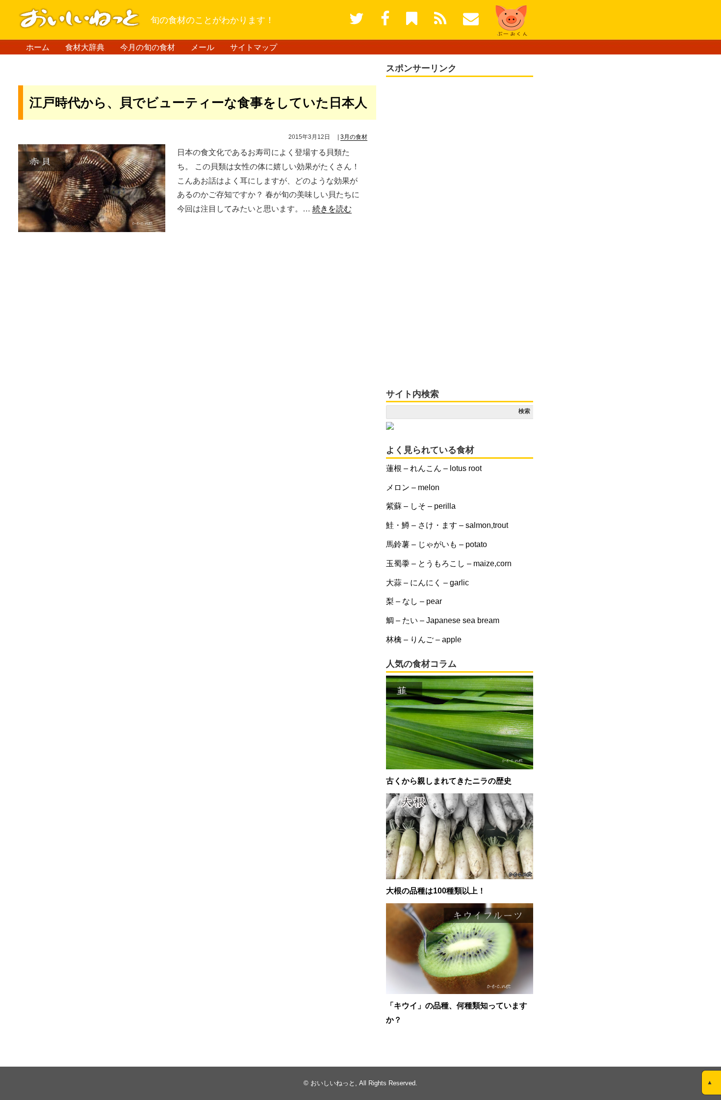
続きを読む (332, 209)
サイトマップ (253, 47)
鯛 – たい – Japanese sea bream (442, 620)
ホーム (38, 47)
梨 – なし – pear (414, 601)
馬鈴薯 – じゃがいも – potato (436, 544)
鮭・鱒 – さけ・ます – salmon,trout (447, 525)
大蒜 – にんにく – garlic (427, 582)
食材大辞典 (84, 47)
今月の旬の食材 (147, 47)
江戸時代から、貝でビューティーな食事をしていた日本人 (198, 102)
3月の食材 (353, 136)
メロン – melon (412, 487)
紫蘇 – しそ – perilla (421, 506)
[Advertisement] (133, 67)
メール (202, 47)
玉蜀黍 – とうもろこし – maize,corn (449, 563)
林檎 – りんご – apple (424, 639)
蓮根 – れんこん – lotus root (434, 468)
